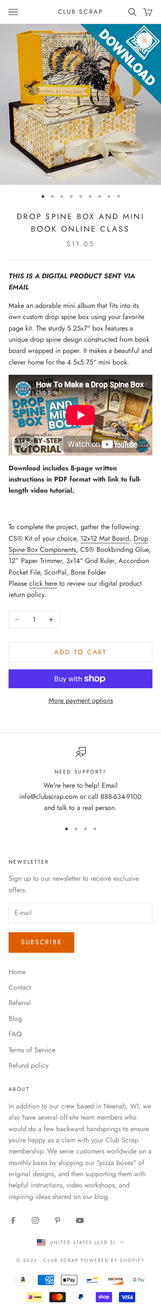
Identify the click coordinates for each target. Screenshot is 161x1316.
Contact (20, 987)
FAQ (15, 1034)
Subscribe (41, 942)
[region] (80, 780)
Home (17, 972)
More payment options (81, 700)
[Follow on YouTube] (80, 1220)
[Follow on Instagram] (35, 1220)
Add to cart (80, 652)
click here (43, 583)
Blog (15, 1019)
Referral (20, 1003)
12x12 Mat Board (104, 538)
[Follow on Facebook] (13, 1220)
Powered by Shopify (113, 1260)
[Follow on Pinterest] (57, 1220)
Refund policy (29, 1065)
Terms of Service (32, 1050)
